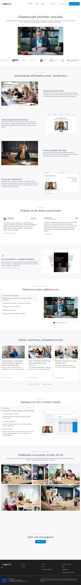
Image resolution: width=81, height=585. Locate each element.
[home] (6, 4)
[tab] (18, 409)
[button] (53, 3)
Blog (42, 3)
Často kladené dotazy (47, 569)
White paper (65, 569)
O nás (36, 3)
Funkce (23, 566)
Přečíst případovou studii (9, 233)
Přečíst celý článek (48, 234)
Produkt (30, 3)
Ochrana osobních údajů (68, 572)
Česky (52, 3)
